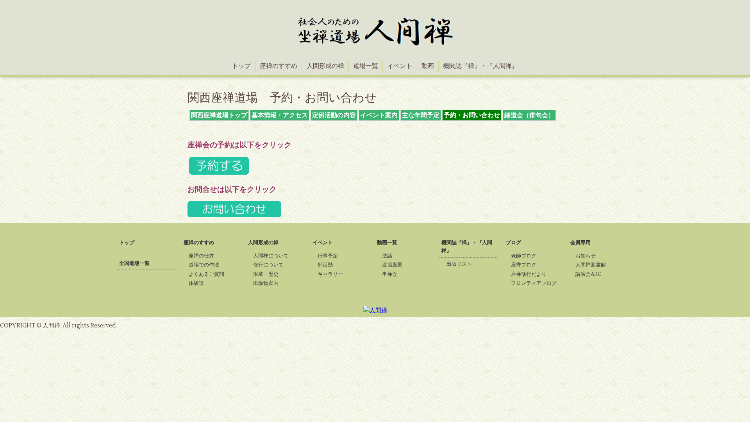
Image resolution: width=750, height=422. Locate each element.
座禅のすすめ (278, 66)
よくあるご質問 (208, 274)
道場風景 (394, 265)
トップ (241, 66)
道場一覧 (365, 66)
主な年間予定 (420, 115)
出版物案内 (268, 283)
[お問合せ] (234, 217)
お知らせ (588, 256)
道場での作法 (206, 265)
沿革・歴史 (268, 274)
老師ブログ (526, 256)
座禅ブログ (526, 265)
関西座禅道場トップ (219, 115)
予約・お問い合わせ (472, 115)
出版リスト (461, 264)
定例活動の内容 (334, 115)
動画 (427, 66)
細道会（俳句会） (529, 115)
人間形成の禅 (325, 66)
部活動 (327, 265)
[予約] (218, 174)
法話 (389, 256)
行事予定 (330, 256)
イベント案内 (379, 115)
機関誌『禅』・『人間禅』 (480, 66)
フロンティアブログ (536, 283)
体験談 (198, 283)
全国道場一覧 (134, 263)
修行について (271, 265)
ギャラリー (332, 274)
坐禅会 (392, 274)
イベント (399, 66)
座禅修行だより (531, 274)
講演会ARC (590, 274)
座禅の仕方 (203, 256)
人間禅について (273, 256)
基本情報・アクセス (280, 115)
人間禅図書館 (593, 265)
